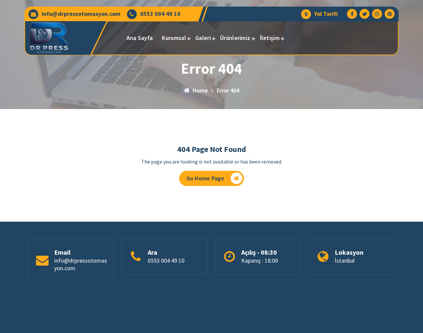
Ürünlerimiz (235, 38)
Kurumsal (174, 38)
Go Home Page (205, 178)
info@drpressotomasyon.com (81, 14)
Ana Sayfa (140, 38)
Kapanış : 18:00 (259, 260)
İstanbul (345, 260)
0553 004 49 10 (160, 14)
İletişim (270, 38)
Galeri (203, 38)
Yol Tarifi (326, 14)
